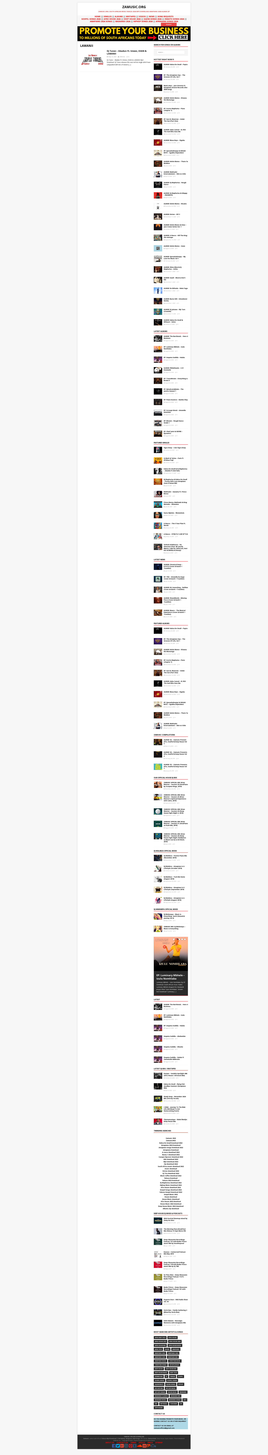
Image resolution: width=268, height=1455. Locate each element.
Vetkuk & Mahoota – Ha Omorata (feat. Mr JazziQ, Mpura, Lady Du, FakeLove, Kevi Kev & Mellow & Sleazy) (175, 547)
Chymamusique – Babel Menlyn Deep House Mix (175, 1120)
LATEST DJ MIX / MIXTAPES (165, 1068)
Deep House (159, 1369)
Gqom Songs (170, 1384)
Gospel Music (159, 1380)
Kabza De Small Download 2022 (170, 1143)
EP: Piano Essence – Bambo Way (176, 400)
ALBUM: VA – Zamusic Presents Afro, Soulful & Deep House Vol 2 (175, 754)
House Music (172, 1392)
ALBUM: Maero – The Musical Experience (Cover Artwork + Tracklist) (174, 612)
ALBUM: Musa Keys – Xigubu (174, 140)
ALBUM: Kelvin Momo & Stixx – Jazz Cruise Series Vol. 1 (175, 226)
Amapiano (175, 1349)
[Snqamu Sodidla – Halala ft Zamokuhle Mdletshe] (158, 1061)
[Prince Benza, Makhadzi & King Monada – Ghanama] (158, 506)
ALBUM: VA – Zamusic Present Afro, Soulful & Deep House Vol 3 (175, 742)
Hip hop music (171, 1388)
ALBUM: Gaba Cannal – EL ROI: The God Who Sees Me (175, 131)
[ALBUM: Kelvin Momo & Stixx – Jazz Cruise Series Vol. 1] (158, 229)
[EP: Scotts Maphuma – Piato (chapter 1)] (158, 113)
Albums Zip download (171, 1209)
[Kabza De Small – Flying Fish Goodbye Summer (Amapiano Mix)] (158, 1088)
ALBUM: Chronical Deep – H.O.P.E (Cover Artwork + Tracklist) (173, 566)
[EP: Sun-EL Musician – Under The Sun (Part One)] (158, 123)
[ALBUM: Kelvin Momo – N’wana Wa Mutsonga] (158, 102)
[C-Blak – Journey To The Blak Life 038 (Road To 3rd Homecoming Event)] (158, 1111)
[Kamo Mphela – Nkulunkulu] (158, 517)
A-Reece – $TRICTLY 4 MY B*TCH (176, 534)
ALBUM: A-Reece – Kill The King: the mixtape (175, 236)
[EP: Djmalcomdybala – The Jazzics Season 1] (158, 393)
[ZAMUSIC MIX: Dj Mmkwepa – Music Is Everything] (158, 931)
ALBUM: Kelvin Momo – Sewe (174, 246)
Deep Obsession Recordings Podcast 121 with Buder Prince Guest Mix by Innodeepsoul (175, 1241)
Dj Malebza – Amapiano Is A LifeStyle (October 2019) (174, 867)
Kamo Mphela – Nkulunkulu (174, 513)
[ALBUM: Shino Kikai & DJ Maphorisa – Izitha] (158, 271)
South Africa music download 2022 (171, 1166)
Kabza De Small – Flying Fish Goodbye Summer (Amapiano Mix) (175, 1086)
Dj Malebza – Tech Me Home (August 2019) (174, 878)
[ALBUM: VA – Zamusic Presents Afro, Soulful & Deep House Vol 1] (158, 769)
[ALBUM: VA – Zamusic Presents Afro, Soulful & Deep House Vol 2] (158, 756)
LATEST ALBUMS (160, 331)
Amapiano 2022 (160, 1353)
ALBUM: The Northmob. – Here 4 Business (176, 337)
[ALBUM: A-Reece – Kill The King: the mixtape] (158, 240)
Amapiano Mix (173, 1357)
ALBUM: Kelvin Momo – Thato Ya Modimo (176, 162)
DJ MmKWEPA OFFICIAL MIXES (166, 909)
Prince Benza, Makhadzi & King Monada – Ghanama (175, 503)
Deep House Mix (171, 1369)
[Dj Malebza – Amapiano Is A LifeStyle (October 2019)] (158, 870)
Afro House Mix (160, 1345)
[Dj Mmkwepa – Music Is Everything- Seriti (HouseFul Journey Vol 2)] (158, 918)
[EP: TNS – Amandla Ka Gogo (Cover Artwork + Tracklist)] (158, 581)
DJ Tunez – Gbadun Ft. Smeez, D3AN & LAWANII (127, 52)
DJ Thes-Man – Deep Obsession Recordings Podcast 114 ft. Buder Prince (175, 1277)
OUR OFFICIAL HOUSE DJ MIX (165, 778)
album (167, 1349)
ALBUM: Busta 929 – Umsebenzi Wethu (175, 300)
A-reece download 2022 (171, 1152)
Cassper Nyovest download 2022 (171, 1157)
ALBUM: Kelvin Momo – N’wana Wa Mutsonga (175, 99)
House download (171, 1197)
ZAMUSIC (122, 57)
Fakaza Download (170, 1178)
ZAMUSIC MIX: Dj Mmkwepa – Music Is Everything (174, 927)
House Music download (170, 1199)
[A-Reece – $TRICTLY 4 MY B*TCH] (158, 538)
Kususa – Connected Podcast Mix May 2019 (175, 1253)
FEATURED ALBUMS (161, 623)
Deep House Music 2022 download (171, 1206)
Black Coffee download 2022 (170, 1176)
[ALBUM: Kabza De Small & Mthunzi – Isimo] (158, 324)
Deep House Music (161, 1373)
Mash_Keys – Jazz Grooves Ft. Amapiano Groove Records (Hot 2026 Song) (175, 87)
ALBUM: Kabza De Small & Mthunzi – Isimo (173, 321)
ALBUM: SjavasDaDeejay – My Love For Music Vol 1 (175, 257)
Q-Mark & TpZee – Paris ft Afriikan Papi (174, 459)
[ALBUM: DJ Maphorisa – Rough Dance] (158, 187)
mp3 (185, 1400)
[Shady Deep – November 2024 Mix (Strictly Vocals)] (158, 1101)
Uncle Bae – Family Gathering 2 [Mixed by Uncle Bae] (175, 1311)
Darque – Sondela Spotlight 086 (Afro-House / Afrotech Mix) (175, 1074)
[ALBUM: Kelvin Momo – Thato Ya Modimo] (158, 166)
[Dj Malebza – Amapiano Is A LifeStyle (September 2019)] (158, 892)
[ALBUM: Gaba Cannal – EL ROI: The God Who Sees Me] (158, 134)
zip (181, 1404)
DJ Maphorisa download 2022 (171, 1183)
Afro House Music (175, 1345)
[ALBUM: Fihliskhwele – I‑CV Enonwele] (158, 372)
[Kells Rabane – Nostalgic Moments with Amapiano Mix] (158, 1325)
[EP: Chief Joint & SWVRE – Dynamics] (158, 436)
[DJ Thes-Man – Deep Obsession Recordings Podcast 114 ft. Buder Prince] (158, 1279)
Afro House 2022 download (171, 1201)
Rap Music (163, 1404)
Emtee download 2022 (171, 1171)
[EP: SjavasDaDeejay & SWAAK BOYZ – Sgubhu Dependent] (158, 155)
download (159, 1376)
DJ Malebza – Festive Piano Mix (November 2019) (175, 857)
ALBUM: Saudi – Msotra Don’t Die (174, 279)
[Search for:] (170, 52)
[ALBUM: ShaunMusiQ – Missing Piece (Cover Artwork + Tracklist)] (158, 602)
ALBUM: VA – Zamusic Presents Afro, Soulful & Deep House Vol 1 (175, 766)
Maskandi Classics (161, 1396)
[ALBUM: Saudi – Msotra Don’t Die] (158, 282)
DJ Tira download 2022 (171, 1173)
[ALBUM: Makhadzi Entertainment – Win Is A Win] (158, 176)
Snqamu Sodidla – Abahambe (175, 1036)
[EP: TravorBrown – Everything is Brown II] (158, 383)
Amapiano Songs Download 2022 (171, 1148)
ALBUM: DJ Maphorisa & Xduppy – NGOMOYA (175, 194)
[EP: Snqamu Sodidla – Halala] (158, 361)
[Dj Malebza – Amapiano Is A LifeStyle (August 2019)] (158, 902)
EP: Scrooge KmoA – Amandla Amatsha (175, 411)
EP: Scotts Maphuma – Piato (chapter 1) (174, 109)
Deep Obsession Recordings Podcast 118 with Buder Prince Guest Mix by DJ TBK (175, 1264)
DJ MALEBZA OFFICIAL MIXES (165, 851)
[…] (130, 65)
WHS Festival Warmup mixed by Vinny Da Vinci (175, 1219)
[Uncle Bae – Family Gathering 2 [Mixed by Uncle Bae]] (158, 1314)
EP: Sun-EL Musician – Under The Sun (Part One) (174, 120)
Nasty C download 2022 (171, 1155)
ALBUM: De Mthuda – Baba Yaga (176, 288)
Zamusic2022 (171, 1141)
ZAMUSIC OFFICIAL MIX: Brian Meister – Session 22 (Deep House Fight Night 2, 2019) (174, 811)
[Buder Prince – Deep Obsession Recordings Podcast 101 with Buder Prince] (158, 1291)
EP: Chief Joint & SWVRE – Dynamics (173, 432)
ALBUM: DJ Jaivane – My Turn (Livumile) (174, 310)
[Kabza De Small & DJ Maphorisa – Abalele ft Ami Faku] (158, 473)
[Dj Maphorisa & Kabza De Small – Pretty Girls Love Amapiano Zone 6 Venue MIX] (158, 483)
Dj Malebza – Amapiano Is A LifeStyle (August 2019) (174, 899)
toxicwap (173, 1404)
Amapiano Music (160, 1361)
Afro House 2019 (160, 1341)
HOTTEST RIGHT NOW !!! (164, 59)
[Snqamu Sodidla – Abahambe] (158, 1040)
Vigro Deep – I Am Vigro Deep (175, 448)
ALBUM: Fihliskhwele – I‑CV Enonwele (174, 369)
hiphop (180, 1384)
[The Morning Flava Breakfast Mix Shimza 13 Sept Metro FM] (158, 1233)
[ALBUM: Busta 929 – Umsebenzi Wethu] (158, 303)
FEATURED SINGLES (161, 443)
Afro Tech (158, 1349)
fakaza (172, 1376)
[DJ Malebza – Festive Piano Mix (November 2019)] (158, 860)
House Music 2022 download (170, 1204)
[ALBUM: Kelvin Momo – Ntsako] (158, 208)
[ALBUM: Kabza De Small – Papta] (158, 69)
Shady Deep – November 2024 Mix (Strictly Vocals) (175, 1097)
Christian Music (174, 1361)
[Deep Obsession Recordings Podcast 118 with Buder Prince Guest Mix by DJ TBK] (158, 1267)
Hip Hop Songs (160, 1392)
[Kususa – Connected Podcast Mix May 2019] (158, 1256)
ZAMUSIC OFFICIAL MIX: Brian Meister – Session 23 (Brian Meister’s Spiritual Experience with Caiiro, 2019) (175, 798)
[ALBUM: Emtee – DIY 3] (158, 218)
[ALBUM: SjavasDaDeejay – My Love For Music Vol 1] (158, 261)
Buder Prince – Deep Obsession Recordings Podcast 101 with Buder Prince (175, 1289)
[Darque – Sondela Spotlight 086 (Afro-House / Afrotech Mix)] (158, 1078)
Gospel (180, 1376)
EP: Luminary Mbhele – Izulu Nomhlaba (174, 348)
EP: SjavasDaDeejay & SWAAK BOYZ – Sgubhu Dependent (175, 152)
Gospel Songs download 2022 (171, 1190)
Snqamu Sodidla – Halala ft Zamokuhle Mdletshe (174, 1058)
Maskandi (183, 1392)
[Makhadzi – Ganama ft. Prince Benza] (158, 496)
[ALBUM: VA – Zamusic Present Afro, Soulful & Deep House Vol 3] (158, 744)
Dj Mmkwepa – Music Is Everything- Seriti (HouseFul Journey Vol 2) (174, 916)
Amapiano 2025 (160, 1357)
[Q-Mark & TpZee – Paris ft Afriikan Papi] (158, 462)
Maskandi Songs (175, 1400)
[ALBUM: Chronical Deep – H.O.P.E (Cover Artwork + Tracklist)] (158, 569)
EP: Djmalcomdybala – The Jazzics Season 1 (174, 390)
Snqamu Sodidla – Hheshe (173, 1047)
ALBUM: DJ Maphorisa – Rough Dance (175, 183)
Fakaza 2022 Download (170, 1180)
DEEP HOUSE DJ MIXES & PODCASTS (168, 1213)
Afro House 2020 (175, 1341)
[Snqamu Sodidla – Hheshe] (158, 1051)
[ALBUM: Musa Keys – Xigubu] (158, 144)
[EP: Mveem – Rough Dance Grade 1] (158, 425)
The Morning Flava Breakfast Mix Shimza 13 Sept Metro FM (175, 1230)
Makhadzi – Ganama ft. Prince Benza (175, 493)
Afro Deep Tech (160, 1337)
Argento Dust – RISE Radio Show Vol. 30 (176, 1300)
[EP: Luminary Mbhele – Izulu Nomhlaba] (158, 351)
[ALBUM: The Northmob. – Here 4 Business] (158, 340)
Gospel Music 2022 (171, 1194)
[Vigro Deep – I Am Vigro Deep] (158, 452)
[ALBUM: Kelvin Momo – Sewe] (158, 250)
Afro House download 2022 (171, 1187)
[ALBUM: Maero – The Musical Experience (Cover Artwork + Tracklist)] (158, 615)
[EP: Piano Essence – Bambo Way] (158, 404)
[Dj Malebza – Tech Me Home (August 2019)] (158, 881)
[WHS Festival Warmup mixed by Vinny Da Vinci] (158, 1222)
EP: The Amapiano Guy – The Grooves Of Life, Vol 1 (174, 76)
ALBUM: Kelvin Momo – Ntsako (175, 204)
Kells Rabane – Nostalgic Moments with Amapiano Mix (175, 1322)
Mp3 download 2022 (171, 1162)
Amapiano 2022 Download (170, 1145)
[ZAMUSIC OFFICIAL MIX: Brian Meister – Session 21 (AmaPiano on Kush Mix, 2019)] (158, 826)
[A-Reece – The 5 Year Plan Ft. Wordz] (158, 528)
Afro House (172, 1337)
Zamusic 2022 (171, 1138)
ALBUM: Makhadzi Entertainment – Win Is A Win (175, 173)
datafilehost (174, 1365)
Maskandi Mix (175, 1396)
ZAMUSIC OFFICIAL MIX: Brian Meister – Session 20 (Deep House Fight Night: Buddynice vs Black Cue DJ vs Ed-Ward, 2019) (175, 838)
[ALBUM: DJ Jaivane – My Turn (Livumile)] (158, 314)
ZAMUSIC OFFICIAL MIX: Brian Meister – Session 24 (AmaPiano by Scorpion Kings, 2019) (176, 784)
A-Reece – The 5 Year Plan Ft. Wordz (175, 524)
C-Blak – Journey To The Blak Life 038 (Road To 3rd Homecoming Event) (174, 1109)
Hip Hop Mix (159, 1388)
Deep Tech (173, 1373)
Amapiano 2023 (173, 1353)
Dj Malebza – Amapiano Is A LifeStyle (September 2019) (174, 888)
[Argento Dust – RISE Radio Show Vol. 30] (158, 1304)
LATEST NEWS (159, 559)
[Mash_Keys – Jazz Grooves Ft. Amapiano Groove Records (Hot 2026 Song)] (158, 90)
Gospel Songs (172, 1380)
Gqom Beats (159, 1384)
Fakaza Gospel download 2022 (171, 1192)
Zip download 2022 (171, 1164)
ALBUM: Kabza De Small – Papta (175, 64)
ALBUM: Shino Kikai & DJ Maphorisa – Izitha (173, 268)
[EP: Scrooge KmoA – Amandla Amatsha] (158, 414)
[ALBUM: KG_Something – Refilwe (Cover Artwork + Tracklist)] (158, 592)
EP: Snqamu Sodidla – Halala (174, 357)
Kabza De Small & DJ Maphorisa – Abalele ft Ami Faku (175, 470)
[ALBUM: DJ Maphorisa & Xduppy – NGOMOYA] (158, 197)
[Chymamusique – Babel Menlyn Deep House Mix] (158, 1124)
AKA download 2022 (171, 1159)
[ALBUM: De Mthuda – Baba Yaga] (158, 292)
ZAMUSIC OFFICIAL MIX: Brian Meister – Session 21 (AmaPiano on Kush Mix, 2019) (176, 823)
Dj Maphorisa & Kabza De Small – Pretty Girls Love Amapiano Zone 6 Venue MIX (175, 481)
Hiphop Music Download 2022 (171, 1185)
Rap (156, 1404)
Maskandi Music (160, 1400)
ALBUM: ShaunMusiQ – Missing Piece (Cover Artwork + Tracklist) (175, 600)
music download (171, 1169)
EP (166, 1376)
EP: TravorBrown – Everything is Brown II (176, 379)
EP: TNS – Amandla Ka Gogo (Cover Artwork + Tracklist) (174, 578)
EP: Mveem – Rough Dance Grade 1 (174, 422)
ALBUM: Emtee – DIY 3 (172, 214)
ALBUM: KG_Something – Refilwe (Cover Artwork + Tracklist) (176, 588)
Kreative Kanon (150, 1440)
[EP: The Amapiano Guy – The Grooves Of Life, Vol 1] (158, 79)
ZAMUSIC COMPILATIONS (164, 735)
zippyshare (159, 1408)
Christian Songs (161, 1365)
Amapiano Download (171, 1150)
